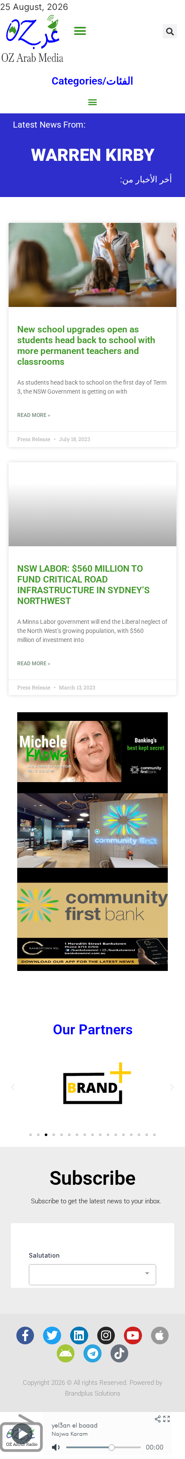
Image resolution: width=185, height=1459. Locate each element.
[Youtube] (133, 1336)
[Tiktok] (120, 1353)
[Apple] (160, 1336)
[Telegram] (92, 1353)
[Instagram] (106, 1336)
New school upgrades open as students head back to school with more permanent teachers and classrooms (86, 345)
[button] (79, 31)
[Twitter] (52, 1336)
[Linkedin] (79, 1336)
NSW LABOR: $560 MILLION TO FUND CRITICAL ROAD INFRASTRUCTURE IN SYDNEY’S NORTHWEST (83, 585)
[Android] (66, 1353)
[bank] (92, 968)
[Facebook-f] (25, 1336)
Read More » (33, 415)
